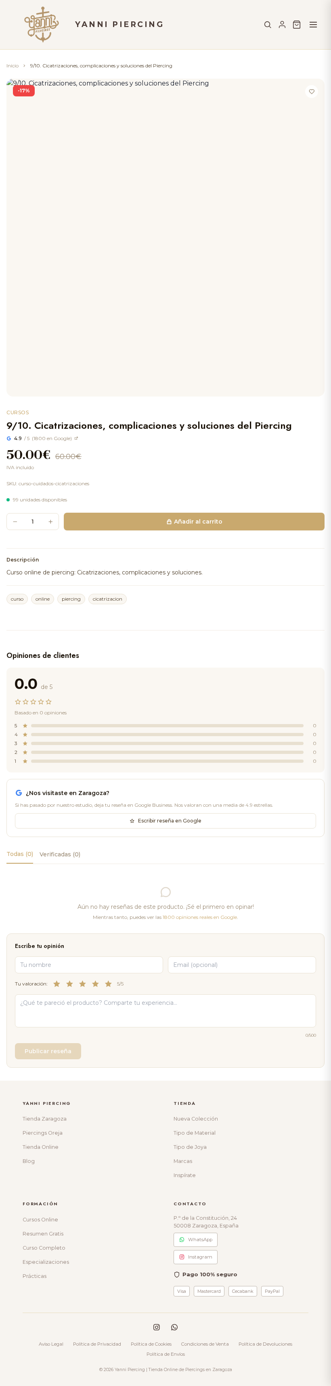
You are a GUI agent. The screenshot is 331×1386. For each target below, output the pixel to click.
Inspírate (185, 1175)
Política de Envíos (166, 1354)
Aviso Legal (51, 1344)
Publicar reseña (48, 1051)
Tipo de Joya (190, 1147)
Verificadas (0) (60, 854)
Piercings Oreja (43, 1133)
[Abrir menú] (313, 24)
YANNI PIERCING (119, 24)
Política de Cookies (151, 1344)
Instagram (200, 1257)
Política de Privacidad (97, 1344)
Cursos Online (40, 1220)
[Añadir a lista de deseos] (311, 91)
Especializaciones (46, 1262)
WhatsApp (200, 1239)
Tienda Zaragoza (45, 1119)
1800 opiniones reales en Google (200, 917)
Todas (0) (19, 854)
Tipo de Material (195, 1133)
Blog (29, 1161)
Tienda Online (41, 1147)
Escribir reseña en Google (169, 821)
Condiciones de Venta (205, 1344)
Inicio (12, 66)
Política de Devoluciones (265, 1344)
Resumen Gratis (43, 1234)
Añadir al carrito (198, 521)
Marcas (183, 1161)
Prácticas (34, 1276)
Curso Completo (44, 1248)
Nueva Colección (196, 1119)
